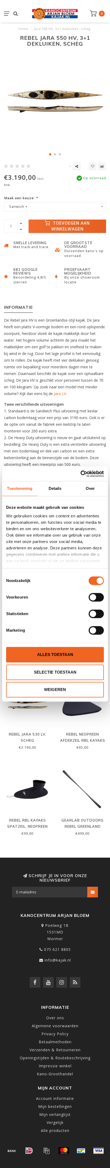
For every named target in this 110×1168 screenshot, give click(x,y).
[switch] (96, 597)
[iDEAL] (29, 1151)
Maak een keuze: (21, 198)
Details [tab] (55, 488)
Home (23, 29)
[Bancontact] (81, 1151)
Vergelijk (55, 1122)
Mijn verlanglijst (55, 1114)
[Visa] (98, 1151)
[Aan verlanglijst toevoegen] (93, 166)
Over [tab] (90, 488)
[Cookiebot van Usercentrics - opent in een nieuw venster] (80, 473)
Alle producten (55, 1130)
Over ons (55, 1017)
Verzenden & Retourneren (55, 1049)
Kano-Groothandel (55, 1073)
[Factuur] (46, 1151)
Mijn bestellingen (55, 1106)
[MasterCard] (63, 1151)
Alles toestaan (55, 654)
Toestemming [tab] (19, 488)
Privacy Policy (55, 1033)
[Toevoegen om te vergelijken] (102, 166)
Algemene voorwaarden (55, 1025)
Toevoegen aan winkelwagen (70, 226)
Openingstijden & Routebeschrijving (55, 1057)
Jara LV (60, 393)
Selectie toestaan (55, 672)
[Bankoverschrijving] (11, 1151)
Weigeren (55, 689)
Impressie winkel (55, 1065)
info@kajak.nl (58, 960)
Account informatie (55, 1098)
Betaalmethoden (55, 1041)
